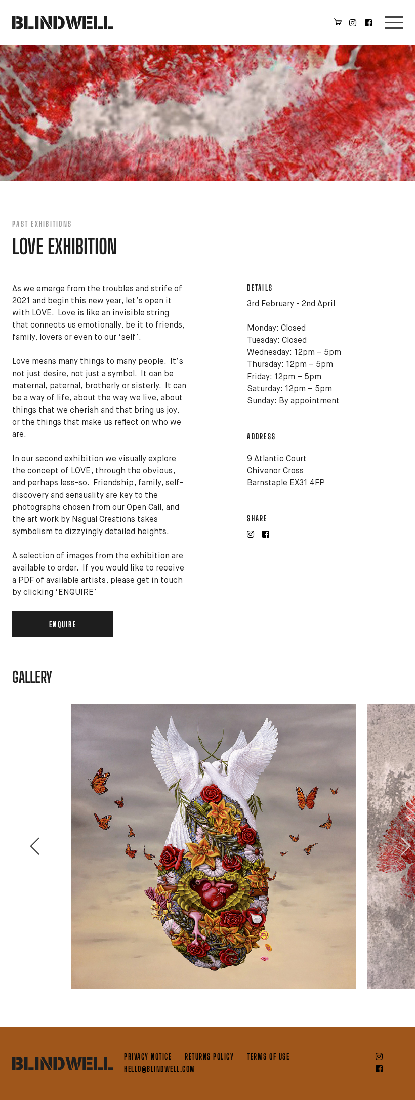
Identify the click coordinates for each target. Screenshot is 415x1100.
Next (401, 846)
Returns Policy (209, 1056)
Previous (30, 846)
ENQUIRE (62, 624)
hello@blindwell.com (160, 1068)
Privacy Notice (148, 1056)
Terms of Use (268, 1056)
